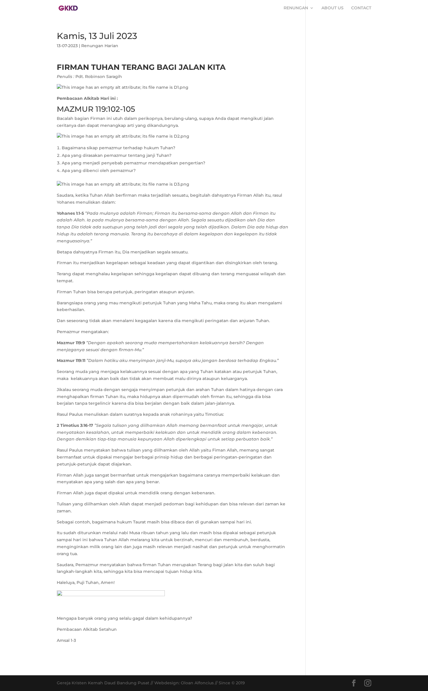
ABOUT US (332, 8)
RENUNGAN (296, 8)
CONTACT (361, 8)
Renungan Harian (99, 45)
